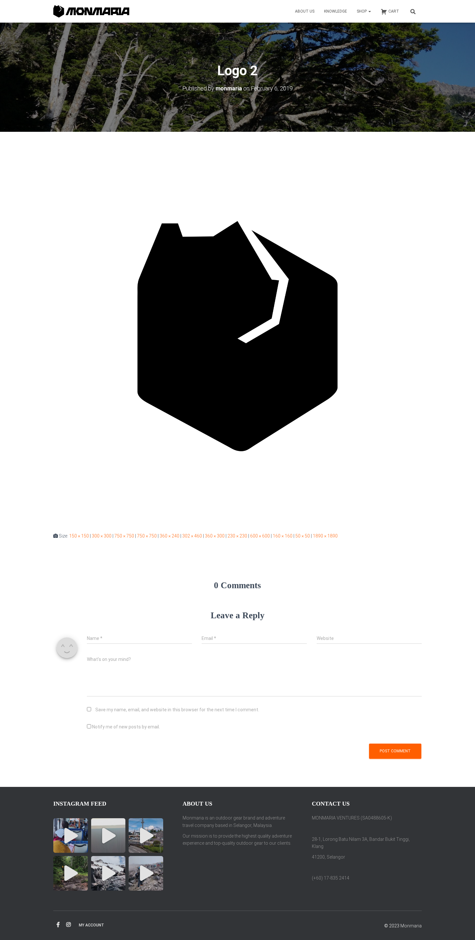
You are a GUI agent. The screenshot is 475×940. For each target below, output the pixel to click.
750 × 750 (124, 535)
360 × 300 (215, 535)
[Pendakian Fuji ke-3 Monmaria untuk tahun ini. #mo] (70, 873)
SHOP (362, 11)
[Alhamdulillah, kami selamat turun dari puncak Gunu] (108, 873)
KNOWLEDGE (335, 11)
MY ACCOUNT (91, 925)
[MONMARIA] (91, 11)
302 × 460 (192, 535)
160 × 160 (282, 535)
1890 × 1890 (325, 535)
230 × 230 (237, 535)
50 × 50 (302, 535)
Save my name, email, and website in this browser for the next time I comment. (177, 709)
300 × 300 (101, 535)
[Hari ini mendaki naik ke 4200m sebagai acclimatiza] (146, 873)
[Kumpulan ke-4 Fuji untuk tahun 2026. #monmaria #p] (146, 835)
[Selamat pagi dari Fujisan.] (108, 835)
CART (393, 11)
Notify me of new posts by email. (126, 726)
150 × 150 (79, 535)
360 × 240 (169, 535)
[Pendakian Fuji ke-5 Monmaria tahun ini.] (70, 835)
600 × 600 (260, 535)
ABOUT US (304, 11)
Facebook (58, 924)
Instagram (68, 924)
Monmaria (411, 925)
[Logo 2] (237, 338)
